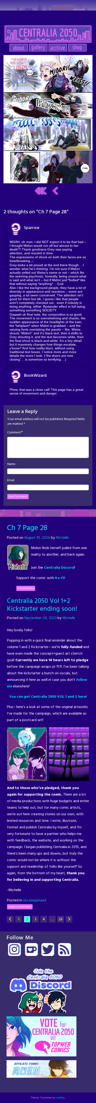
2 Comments (26, 588)
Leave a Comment (19, 906)
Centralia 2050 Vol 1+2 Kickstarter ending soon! (42, 605)
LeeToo (60, 1098)
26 (60, 919)
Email (10, 480)
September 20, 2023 (40, 618)
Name (11, 464)
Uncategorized (34, 900)
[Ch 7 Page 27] (55, 191)
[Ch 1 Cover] (41, 191)
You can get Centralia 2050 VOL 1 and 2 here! (48, 697)
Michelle (62, 538)
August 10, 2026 (37, 538)
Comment (14, 432)
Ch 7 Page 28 (27, 528)
